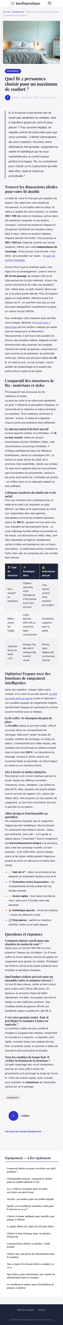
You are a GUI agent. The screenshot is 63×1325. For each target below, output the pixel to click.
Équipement (18, 12)
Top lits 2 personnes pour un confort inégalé (30, 1199)
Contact (42, 1309)
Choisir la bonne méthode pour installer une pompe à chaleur (30, 1218)
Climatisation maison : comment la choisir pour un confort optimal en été (29, 1180)
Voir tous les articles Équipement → (24, 1131)
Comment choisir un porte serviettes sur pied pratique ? (31, 1170)
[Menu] (49, 3)
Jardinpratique (25, 3)
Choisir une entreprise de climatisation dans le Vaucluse (31, 1255)
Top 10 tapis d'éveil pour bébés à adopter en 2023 (30, 1265)
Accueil (6, 12)
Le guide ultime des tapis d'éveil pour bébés (30, 1226)
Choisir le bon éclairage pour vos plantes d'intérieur (29, 1235)
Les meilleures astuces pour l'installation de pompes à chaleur (30, 1286)
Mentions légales (25, 1309)
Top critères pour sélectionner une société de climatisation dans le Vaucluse (31, 1276)
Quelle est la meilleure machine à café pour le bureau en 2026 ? (30, 1207)
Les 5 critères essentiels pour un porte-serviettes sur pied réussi (28, 1190)
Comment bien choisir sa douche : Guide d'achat (28, 1245)
